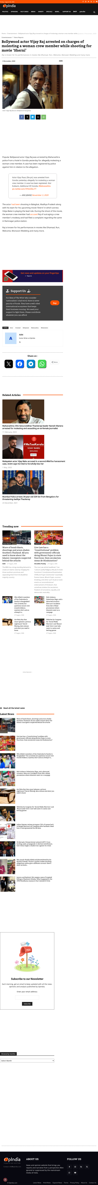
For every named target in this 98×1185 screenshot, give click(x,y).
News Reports (18, 37)
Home (4, 33)
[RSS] (88, 1)
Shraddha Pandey (40, 564)
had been (15, 204)
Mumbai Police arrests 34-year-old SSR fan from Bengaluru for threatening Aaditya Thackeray (30, 498)
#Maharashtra (44, 186)
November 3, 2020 (40, 195)
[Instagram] (85, 1)
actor (11, 328)
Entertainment (12, 33)
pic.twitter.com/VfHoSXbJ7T (24, 189)
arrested (17, 328)
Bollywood (26, 328)
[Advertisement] (14, 651)
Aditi (61, 61)
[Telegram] (32, 117)
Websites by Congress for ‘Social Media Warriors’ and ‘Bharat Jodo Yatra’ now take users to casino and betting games (54, 625)
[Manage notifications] (5, 1180)
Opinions (37, 543)
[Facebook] (83, 1)
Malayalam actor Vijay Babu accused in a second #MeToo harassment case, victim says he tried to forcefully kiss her (33, 462)
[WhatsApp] (94, 1)
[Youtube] (96, 1)
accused (34, 214)
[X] (91, 1)
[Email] (38, 117)
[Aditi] (10, 338)
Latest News (7, 714)
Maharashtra (35, 328)
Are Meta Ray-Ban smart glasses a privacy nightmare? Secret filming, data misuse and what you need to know (22, 625)
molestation (44, 328)
